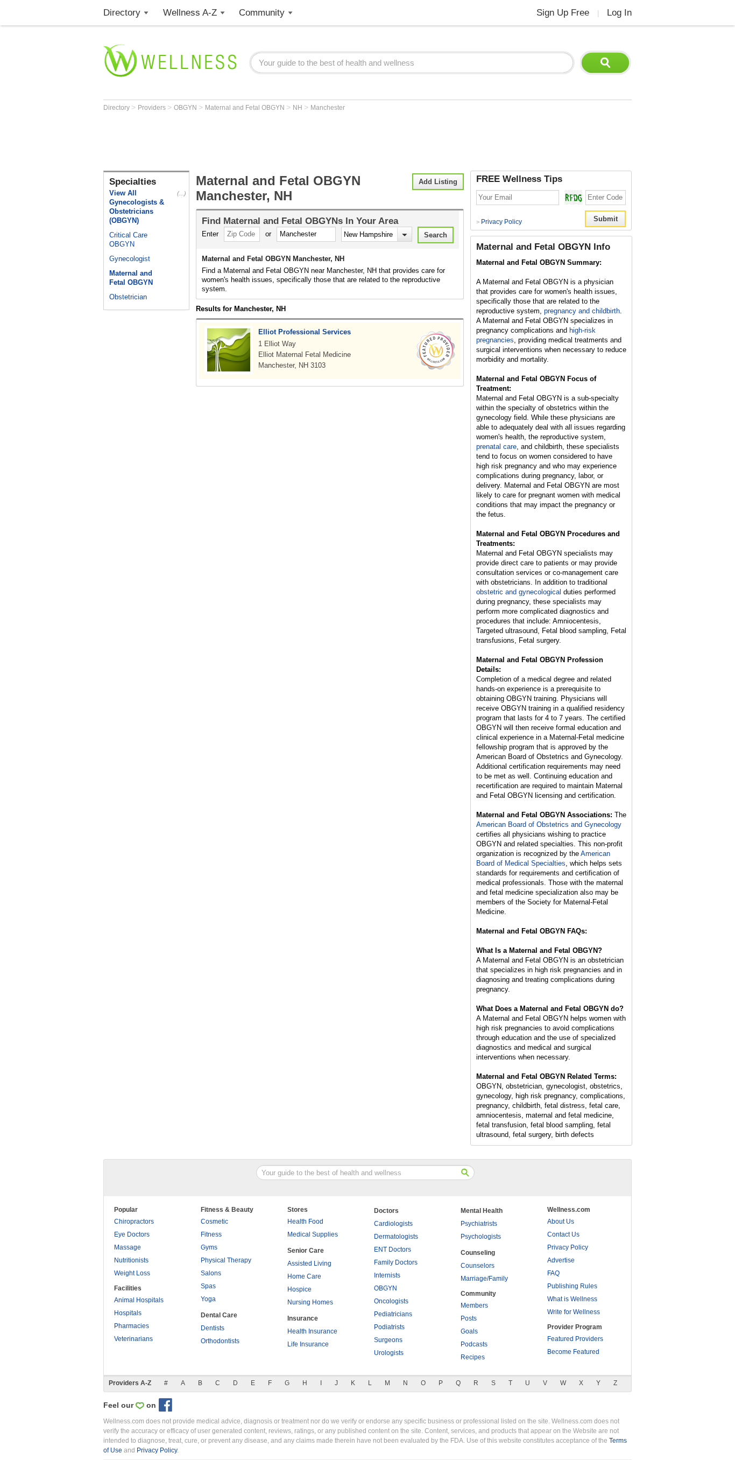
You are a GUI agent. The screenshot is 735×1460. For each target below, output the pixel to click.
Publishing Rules (572, 1286)
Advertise (561, 1260)
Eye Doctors (132, 1234)
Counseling (478, 1253)
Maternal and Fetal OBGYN (245, 107)
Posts (469, 1318)
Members (474, 1305)
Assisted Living (309, 1263)
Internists (387, 1275)
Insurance (302, 1318)
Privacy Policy (499, 222)
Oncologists (391, 1301)
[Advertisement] (299, 141)
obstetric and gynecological (518, 592)
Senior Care (305, 1250)
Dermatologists (396, 1236)
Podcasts (474, 1344)
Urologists (389, 1353)
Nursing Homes (310, 1302)
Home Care (304, 1276)
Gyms (209, 1247)
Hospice (299, 1289)
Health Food (305, 1221)
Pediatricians (393, 1314)
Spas (208, 1286)
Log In (619, 13)
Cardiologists (393, 1223)
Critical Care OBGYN (128, 239)
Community (262, 13)
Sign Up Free (562, 13)
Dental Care (219, 1315)
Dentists (212, 1328)
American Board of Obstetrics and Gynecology (548, 824)
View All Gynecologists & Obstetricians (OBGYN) (136, 206)
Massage (127, 1247)
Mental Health (482, 1211)
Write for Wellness (573, 1312)
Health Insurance (312, 1331)
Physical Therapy (226, 1260)
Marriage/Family (484, 1278)
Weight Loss (132, 1273)
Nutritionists (131, 1260)
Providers (152, 107)
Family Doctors (396, 1262)
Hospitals (128, 1313)
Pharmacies (131, 1326)
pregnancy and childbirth (582, 311)
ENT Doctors (392, 1249)
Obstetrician (128, 297)
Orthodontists (220, 1341)
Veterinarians (133, 1339)
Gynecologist (129, 259)
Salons (211, 1273)
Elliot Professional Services (304, 332)
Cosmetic (214, 1221)
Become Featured (573, 1352)
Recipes (473, 1357)
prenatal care (496, 447)
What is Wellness (572, 1299)
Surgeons (388, 1340)
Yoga (208, 1299)
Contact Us (563, 1234)
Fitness (211, 1234)
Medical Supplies (312, 1234)
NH (298, 107)
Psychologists (481, 1236)
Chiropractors (134, 1221)
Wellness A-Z (190, 13)
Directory (121, 13)
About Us (560, 1221)
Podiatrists (389, 1327)
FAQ (553, 1273)
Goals (469, 1331)
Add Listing (438, 182)
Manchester (327, 107)
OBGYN (186, 107)
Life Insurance (308, 1344)
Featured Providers (575, 1339)
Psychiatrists (479, 1223)
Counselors (477, 1265)
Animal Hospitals (139, 1300)
